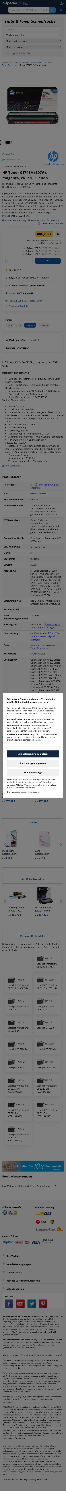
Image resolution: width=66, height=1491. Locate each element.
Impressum (33, 792)
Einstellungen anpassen (33, 763)
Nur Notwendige (33, 772)
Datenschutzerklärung (17, 792)
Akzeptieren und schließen (33, 753)
